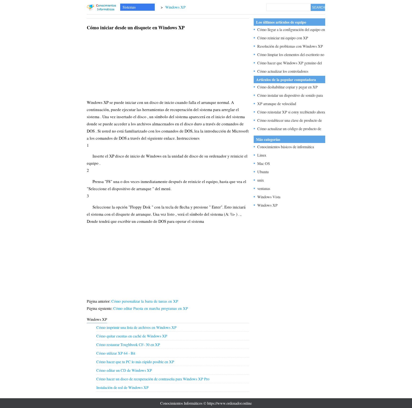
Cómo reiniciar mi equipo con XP (282, 37)
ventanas (263, 188)
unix (260, 180)
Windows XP (175, 7)
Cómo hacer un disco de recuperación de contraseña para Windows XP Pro (152, 378)
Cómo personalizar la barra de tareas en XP (145, 301)
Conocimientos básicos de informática (285, 146)
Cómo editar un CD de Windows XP (124, 370)
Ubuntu (263, 171)
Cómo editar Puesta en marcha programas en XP (151, 308)
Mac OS (263, 163)
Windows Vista (268, 196)
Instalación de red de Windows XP (122, 387)
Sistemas (129, 7)
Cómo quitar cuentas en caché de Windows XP (131, 335)
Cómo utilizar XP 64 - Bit (115, 353)
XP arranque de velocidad (276, 103)
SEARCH (318, 7)
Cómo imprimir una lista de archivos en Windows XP (136, 327)
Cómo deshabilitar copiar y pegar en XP (287, 86)
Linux (261, 155)
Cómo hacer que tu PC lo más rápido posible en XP (135, 361)
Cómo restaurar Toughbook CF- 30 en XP (128, 344)
